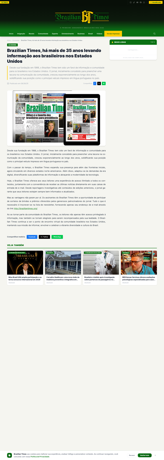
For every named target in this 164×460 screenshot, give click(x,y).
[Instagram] (130, 2)
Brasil (90, 34)
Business (81, 34)
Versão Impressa (113, 34)
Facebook (32, 237)
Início (11, 34)
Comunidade (43, 34)
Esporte (55, 34)
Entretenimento (68, 34)
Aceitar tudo (144, 455)
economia (16, 40)
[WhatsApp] (144, 2)
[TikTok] (134, 2)
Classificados (156, 2)
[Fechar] (155, 455)
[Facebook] (140, 2)
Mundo (31, 34)
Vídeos (99, 34)
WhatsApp (57, 237)
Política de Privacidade (40, 457)
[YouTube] (137, 2)
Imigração (21, 34)
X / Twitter (44, 237)
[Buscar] (154, 33)
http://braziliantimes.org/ (25, 208)
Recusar (132, 455)
